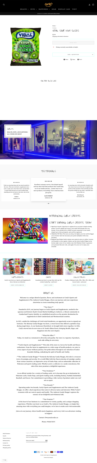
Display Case (64, 9)
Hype (33, 9)
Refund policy (6, 440)
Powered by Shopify (48, 457)
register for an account (76, 226)
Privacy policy (6, 445)
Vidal (54, 28)
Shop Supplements (17, 285)
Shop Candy (48, 285)
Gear (54, 9)
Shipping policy (7, 447)
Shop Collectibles (79, 285)
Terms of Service (7, 438)
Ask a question (73, 54)
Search (4, 436)
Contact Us (5, 443)
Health (23, 9)
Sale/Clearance (6, 433)
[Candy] (48, 266)
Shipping (54, 36)
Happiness (44, 9)
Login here (65, 226)
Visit (74, 9)
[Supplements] (17, 266)
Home (53, 25)
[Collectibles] (79, 266)
